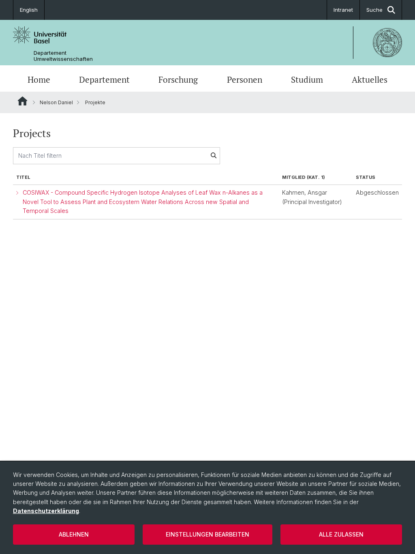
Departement (104, 79)
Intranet (343, 9)
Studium (307, 79)
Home (39, 79)
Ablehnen (74, 534)
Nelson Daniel (56, 102)
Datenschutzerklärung (46, 510)
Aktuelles (369, 79)
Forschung (178, 79)
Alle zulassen (341, 534)
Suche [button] (374, 9)
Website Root (22, 101)
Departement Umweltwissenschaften (63, 56)
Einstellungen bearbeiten (207, 534)
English (29, 9)
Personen (244, 79)
